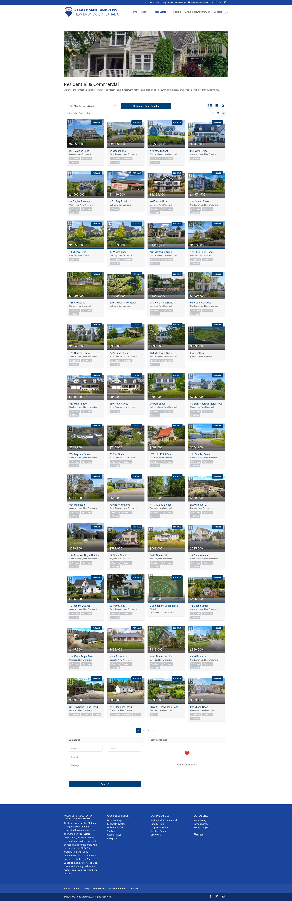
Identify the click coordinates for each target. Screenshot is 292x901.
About (144, 12)
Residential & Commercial (164, 820)
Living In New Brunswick (197, 12)
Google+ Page (114, 834)
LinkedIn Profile (115, 827)
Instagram (112, 838)
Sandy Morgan (201, 827)
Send (104, 784)
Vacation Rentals (159, 831)
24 (218, 113)
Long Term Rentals (160, 827)
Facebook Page (114, 820)
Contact (218, 12)
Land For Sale (157, 823)
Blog (86, 888)
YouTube (111, 831)
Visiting (177, 12)
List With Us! (157, 834)
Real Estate (160, 12)
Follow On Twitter (116, 823)
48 (223, 113)
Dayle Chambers (202, 823)
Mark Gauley (200, 820)
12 (212, 113)
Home (134, 12)
